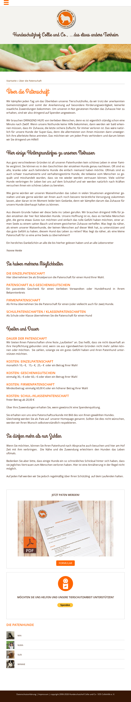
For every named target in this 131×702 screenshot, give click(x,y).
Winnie (21, 664)
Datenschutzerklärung (26, 694)
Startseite (11, 80)
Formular (65, 563)
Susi (20, 654)
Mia (19, 635)
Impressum (43, 694)
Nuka (20, 645)
